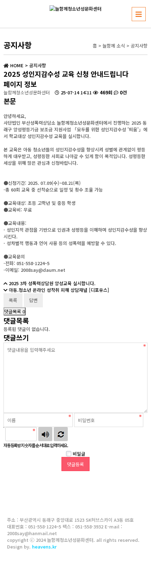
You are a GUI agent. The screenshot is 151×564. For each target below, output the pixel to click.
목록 (13, 300)
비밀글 (78, 453)
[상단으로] (135, 548)
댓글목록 (14, 311)
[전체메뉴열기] (139, 14)
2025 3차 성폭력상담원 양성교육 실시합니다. (52, 283)
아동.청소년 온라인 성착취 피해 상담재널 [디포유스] (59, 290)
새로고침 (61, 434)
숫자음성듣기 (45, 434)
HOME (16, 65)
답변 (33, 300)
